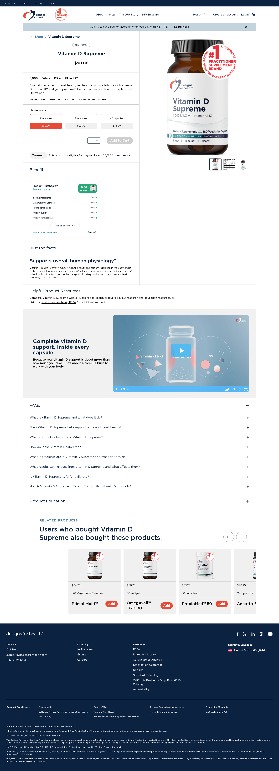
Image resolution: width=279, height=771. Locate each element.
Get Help (12, 649)
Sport (52, 3)
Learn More (181, 27)
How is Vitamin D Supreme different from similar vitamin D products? (80, 486)
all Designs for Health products (95, 298)
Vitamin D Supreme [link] (64, 36)
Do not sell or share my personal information (116, 717)
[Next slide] (241, 537)
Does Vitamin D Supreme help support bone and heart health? (75, 427)
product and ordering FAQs (58, 302)
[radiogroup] (81, 121)
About (100, 14)
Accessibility (141, 689)
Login (245, 14)
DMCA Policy (45, 717)
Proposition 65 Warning (217, 707)
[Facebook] (237, 634)
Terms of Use (100, 707)
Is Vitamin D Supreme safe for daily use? (59, 476)
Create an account (225, 14)
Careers (82, 660)
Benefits (37, 170)
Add (111, 604)
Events (81, 654)
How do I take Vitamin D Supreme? (55, 447)
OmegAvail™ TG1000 (139, 605)
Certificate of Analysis (147, 660)
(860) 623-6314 (16, 660)
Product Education (47, 501)
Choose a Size (38, 110)
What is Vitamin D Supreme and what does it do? (66, 417)
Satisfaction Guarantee (148, 665)
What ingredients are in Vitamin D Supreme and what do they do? (78, 457)
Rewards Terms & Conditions (164, 712)
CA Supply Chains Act (216, 712)
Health (24, 3)
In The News (85, 649)
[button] (198, 97)
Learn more (122, 155)
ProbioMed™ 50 (197, 604)
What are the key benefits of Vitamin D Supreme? (66, 437)
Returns (138, 670)
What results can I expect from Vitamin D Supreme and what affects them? (85, 466)
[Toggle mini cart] (254, 14)
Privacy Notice (46, 707)
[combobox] (249, 650)
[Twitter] (245, 634)
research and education (142, 298)
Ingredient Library (144, 654)
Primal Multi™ (85, 604)
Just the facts (43, 248)
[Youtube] (270, 634)
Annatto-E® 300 (252, 604)
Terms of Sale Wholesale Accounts (167, 707)
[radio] (46, 121)
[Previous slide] (228, 537)
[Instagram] (261, 634)
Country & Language (240, 645)
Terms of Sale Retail (104, 712)
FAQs (35, 406)
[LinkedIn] (253, 634)
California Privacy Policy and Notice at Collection (63, 712)
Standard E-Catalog (145, 675)
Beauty (38, 3)
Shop (39, 36)
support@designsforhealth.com (26, 655)
